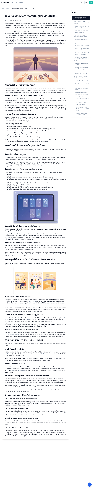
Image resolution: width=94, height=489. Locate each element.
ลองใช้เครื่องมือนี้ (37, 166)
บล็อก (16, 2)
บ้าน (12, 2)
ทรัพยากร (21, 2)
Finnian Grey (18, 20)
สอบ (91, 2)
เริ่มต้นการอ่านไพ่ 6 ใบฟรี (45, 390)
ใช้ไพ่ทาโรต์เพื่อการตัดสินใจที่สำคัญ (39, 141)
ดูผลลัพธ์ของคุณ (32, 311)
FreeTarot (6, 3)
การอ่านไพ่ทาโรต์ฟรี (49, 35)
